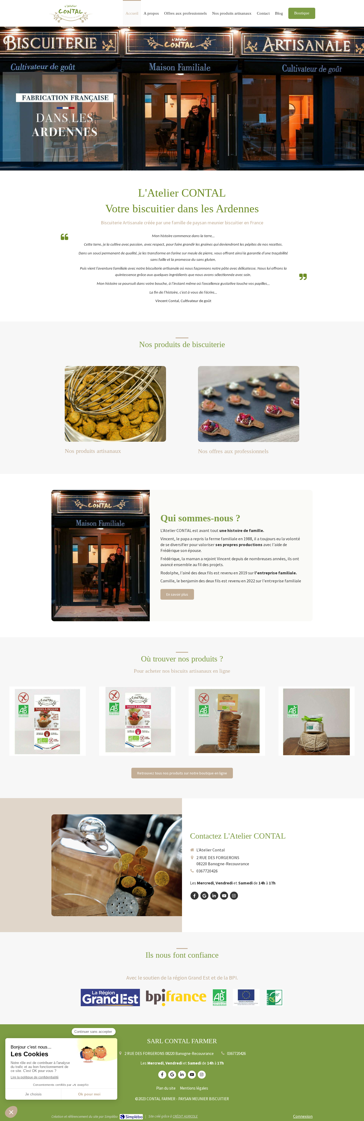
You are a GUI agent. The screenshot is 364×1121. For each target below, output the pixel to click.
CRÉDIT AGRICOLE (185, 1116)
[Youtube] (224, 896)
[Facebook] (195, 896)
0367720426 (207, 871)
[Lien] (246, 997)
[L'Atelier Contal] (71, 21)
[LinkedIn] (214, 896)
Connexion (303, 1116)
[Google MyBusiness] (204, 896)
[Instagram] (234, 896)
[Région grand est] (110, 997)
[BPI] (176, 997)
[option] (47, 721)
